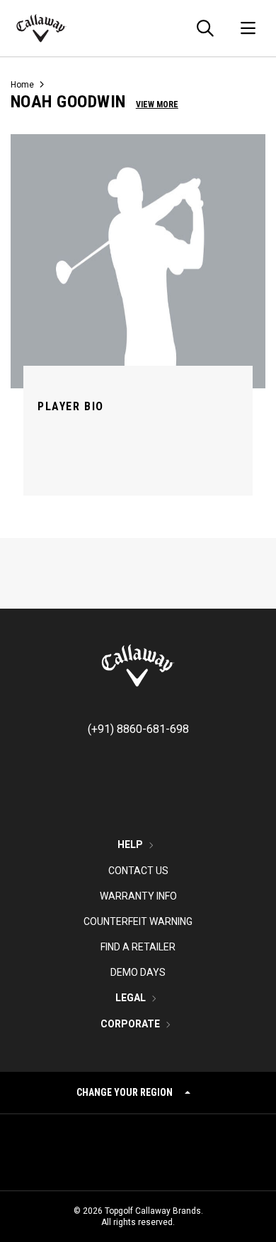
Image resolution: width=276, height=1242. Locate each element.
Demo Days (138, 972)
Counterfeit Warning (138, 921)
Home (22, 85)
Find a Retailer (138, 947)
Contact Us (138, 870)
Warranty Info (138, 896)
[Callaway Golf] (41, 28)
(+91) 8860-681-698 (138, 729)
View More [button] (157, 104)
